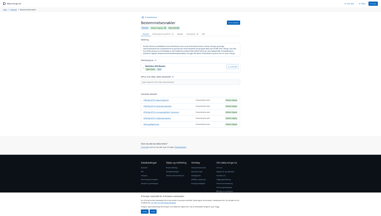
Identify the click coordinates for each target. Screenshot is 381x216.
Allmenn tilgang (157, 28)
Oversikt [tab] (146, 34)
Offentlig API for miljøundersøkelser (157, 118)
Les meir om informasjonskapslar (163, 203)
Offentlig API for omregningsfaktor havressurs (161, 112)
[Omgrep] (165, 28)
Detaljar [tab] (180, 34)
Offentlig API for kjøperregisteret (156, 100)
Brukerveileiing (172, 168)
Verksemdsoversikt (198, 168)
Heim (5, 10)
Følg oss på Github (226, 191)
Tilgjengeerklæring (223, 179)
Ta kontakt (145, 147)
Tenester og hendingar (149, 183)
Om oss (219, 168)
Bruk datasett (233, 23)
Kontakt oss (221, 175)
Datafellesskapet (172, 172)
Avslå (153, 211)
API (142, 172)
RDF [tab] (203, 34)
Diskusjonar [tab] (192, 34)
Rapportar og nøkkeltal (225, 172)
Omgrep (144, 175)
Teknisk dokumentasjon (175, 175)
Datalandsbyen (180, 147)
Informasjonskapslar (224, 187)
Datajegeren (196, 175)
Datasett (13, 10)
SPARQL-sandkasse (198, 179)
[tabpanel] (190, 83)
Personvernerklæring (224, 183)
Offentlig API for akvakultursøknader (157, 106)
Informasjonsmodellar (149, 179)
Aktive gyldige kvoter (151, 124)
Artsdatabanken (151, 17)
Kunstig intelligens (198, 183)
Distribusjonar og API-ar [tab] (162, 34)
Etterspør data (196, 172)
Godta (144, 211)
